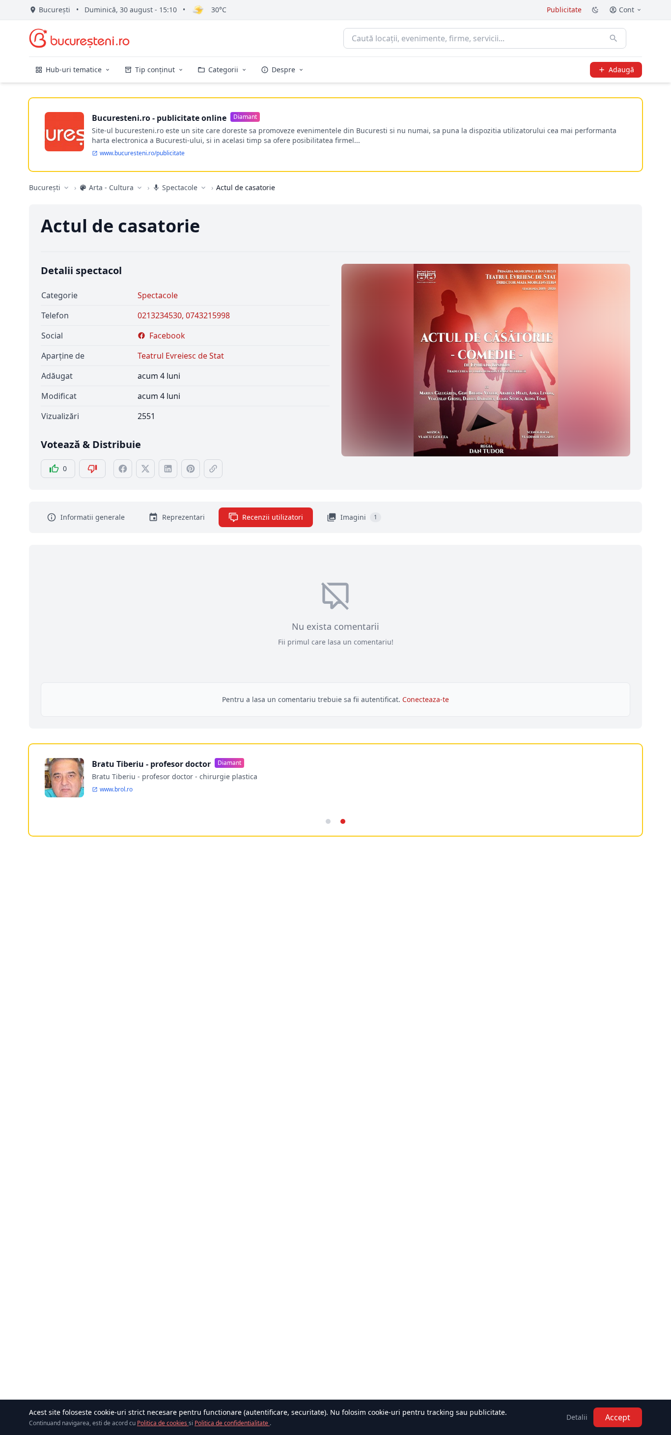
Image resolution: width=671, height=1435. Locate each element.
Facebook (167, 335)
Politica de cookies (163, 1423)
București (44, 187)
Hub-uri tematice (74, 69)
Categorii (223, 69)
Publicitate (564, 9)
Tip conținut (155, 69)
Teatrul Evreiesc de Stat (181, 355)
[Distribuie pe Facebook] (122, 468)
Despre (283, 69)
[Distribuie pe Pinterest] (190, 468)
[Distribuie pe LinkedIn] (168, 468)
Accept (617, 1417)
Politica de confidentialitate (232, 1423)
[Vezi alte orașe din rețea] (66, 188)
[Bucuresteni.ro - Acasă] (79, 38)
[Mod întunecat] (595, 10)
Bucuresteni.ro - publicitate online (159, 118)
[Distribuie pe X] (145, 468)
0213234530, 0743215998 (184, 315)
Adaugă (621, 69)
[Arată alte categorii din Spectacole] (203, 188)
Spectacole (158, 295)
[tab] (328, 821)
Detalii (576, 1417)
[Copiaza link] (213, 468)
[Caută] (613, 38)
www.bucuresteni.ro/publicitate (142, 153)
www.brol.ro (116, 789)
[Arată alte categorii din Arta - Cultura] (139, 188)
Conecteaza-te (425, 699)
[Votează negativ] (92, 468)
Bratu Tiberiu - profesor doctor (151, 764)
